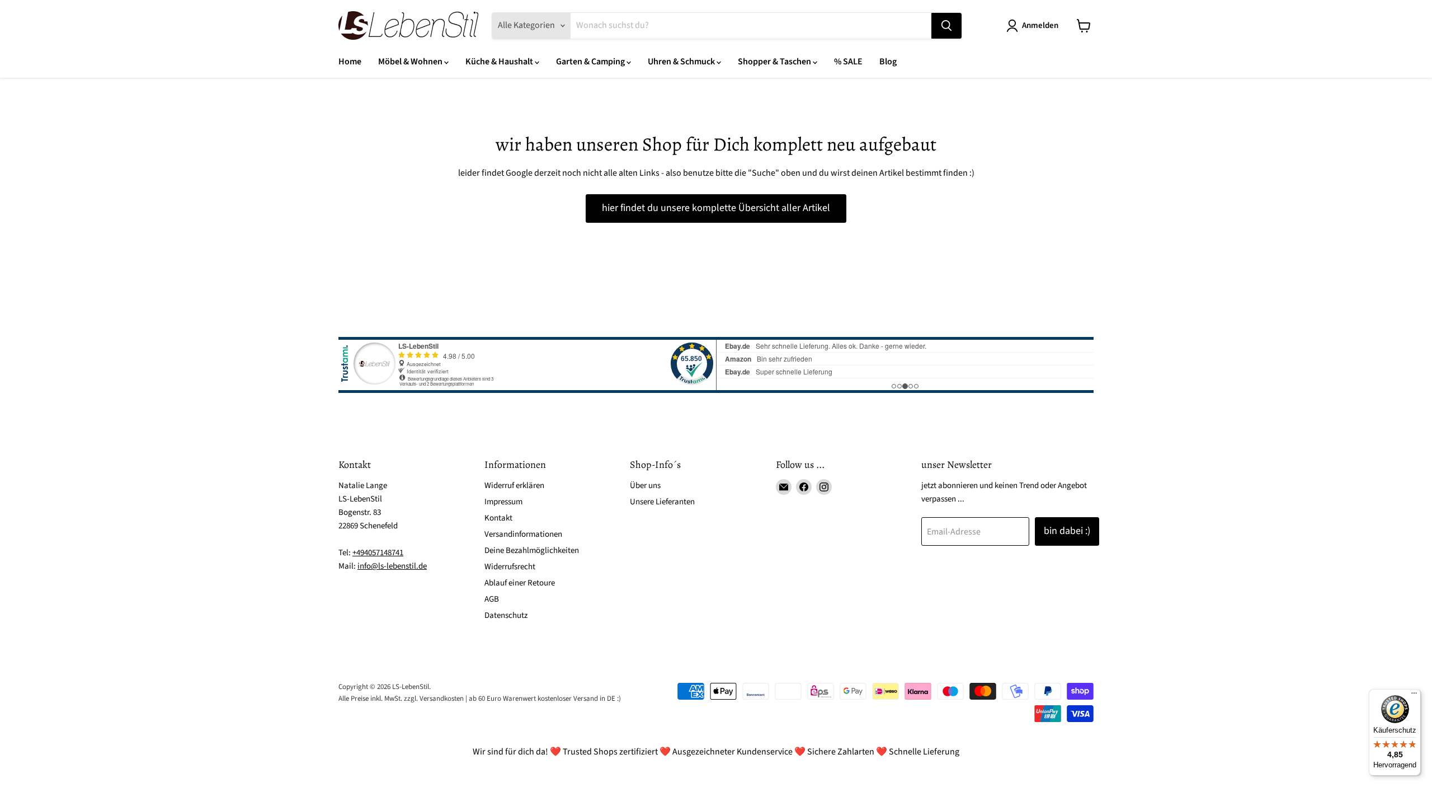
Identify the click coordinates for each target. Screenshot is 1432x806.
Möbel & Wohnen (411, 61)
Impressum (503, 502)
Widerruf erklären (514, 485)
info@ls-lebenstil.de (392, 566)
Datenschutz (505, 615)
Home (349, 61)
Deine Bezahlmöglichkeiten (531, 550)
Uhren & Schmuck (682, 61)
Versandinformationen (523, 534)
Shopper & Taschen (775, 61)
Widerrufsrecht (509, 567)
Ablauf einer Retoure (519, 583)
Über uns (645, 485)
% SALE (848, 61)
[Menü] (1414, 695)
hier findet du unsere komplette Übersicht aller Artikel (716, 208)
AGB (491, 599)
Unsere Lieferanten (662, 502)
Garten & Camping (591, 61)
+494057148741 (377, 553)
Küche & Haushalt (500, 61)
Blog (888, 61)
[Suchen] (946, 26)
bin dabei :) (1067, 531)
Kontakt (498, 518)
